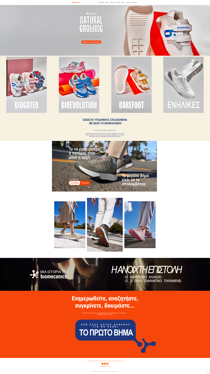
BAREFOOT (118, 2)
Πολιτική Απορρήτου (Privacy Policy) (98, 360)
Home (88, 360)
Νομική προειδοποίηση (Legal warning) (115, 360)
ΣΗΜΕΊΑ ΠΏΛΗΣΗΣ (134, 2)
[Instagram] (105, 364)
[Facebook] (103, 364)
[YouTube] (107, 364)
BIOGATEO (107, 2)
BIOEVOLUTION (112, 2)
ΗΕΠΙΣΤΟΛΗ (128, 2)
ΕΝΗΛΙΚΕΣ (123, 2)
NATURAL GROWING (101, 2)
